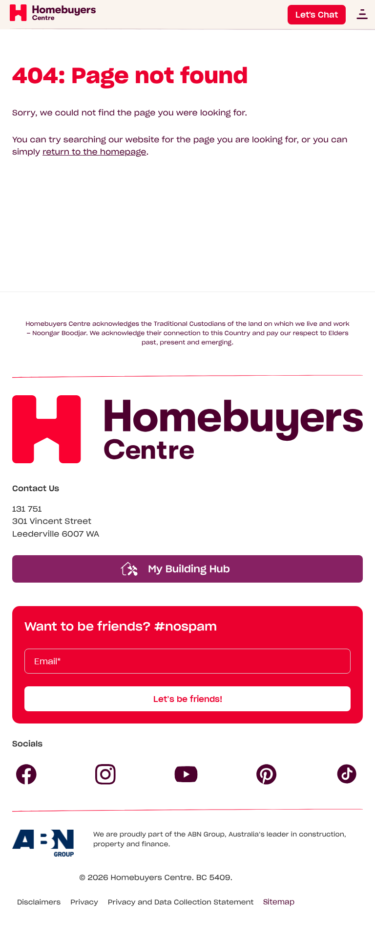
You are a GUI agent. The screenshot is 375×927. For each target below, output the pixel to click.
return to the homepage (94, 152)
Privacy (84, 902)
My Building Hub (187, 569)
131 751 (27, 509)
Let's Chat (316, 15)
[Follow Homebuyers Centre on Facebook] (26, 774)
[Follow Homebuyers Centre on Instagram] (105, 774)
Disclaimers (39, 902)
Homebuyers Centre (150, 877)
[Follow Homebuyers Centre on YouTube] (186, 774)
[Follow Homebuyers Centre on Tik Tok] (347, 774)
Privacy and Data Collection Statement (181, 902)
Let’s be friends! (187, 699)
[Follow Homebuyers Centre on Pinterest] (266, 774)
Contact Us (35, 489)
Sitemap (278, 902)
